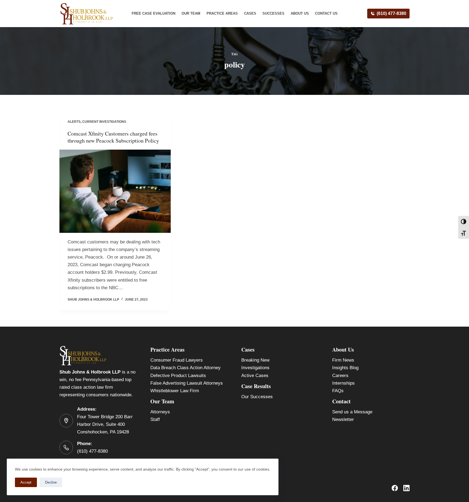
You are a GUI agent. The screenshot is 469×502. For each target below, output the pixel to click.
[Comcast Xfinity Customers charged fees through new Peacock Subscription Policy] (115, 191)
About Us (300, 13)
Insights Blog (345, 367)
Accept (25, 482)
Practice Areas (222, 13)
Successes (273, 13)
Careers (340, 375)
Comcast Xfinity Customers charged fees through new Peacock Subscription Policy (113, 137)
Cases (250, 13)
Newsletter (343, 419)
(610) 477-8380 (391, 13)
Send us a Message (352, 411)
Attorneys (160, 411)
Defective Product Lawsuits (178, 375)
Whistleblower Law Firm (174, 390)
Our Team (191, 13)
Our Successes (257, 396)
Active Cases (254, 375)
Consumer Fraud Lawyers (176, 360)
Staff (155, 419)
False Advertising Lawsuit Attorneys (186, 383)
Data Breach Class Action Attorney (185, 367)
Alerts (74, 122)
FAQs (338, 390)
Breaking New (255, 360)
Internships (343, 383)
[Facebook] (395, 488)
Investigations (255, 367)
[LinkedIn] (406, 488)
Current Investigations (104, 122)
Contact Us (326, 13)
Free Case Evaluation (153, 13)
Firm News (343, 360)
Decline (51, 482)
